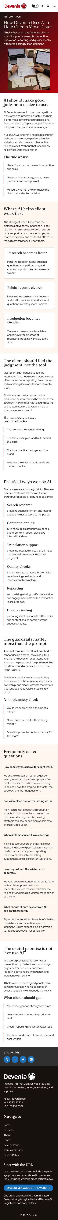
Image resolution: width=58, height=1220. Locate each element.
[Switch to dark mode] (35, 6)
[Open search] (48, 6)
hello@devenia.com (15, 1098)
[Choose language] (42, 6)
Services (9, 1130)
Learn (7, 1140)
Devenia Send (11, 1145)
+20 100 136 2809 (13, 1106)
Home (7, 1125)
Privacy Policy (11, 1155)
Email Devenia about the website (28, 1188)
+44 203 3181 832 (13, 1102)
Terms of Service (13, 1150)
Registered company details (20, 1203)
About (7, 1135)
